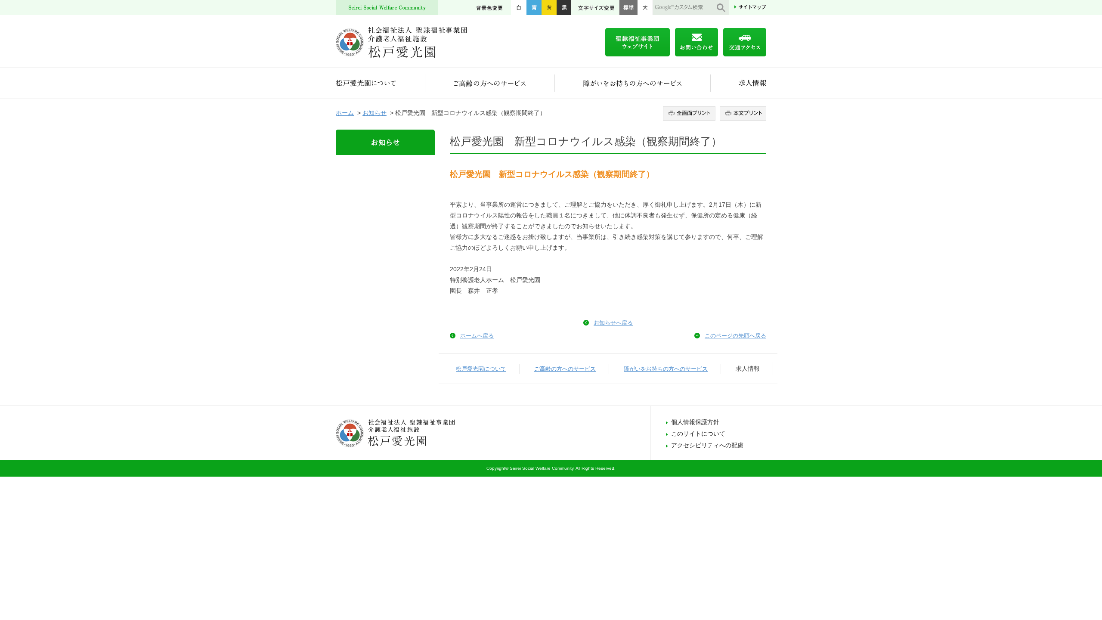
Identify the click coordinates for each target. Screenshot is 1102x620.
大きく (645, 7)
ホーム (345, 112)
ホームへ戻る (477, 335)
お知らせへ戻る (613, 322)
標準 (628, 7)
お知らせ (374, 112)
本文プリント (742, 113)
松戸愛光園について (380, 83)
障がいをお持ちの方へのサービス (633, 83)
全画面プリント (690, 113)
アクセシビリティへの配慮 (707, 445)
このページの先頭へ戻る (735, 335)
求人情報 (738, 83)
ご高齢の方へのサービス (490, 83)
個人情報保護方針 (695, 421)
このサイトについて (698, 433)
